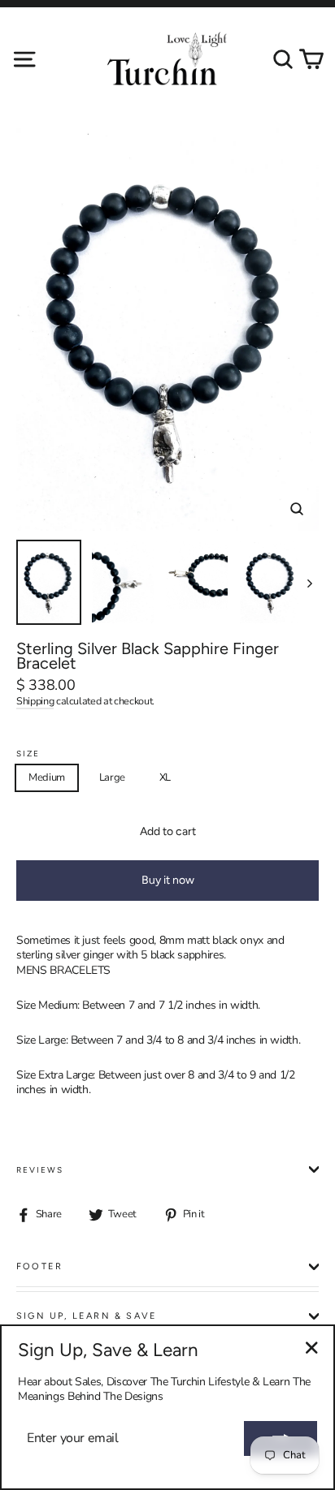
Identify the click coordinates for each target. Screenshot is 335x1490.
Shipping (35, 701)
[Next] (308, 582)
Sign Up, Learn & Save (86, 1316)
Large (112, 777)
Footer (39, 1266)
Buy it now (167, 880)
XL (165, 777)
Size (28, 753)
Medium (46, 777)
